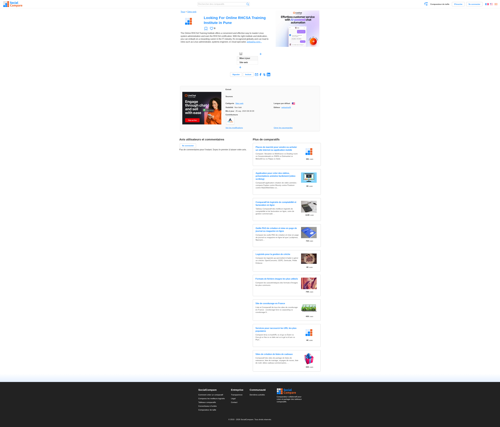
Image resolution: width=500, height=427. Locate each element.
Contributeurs (232, 115)
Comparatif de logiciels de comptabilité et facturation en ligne (275, 203)
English (491, 4)
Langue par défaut (282, 103)
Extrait (228, 89)
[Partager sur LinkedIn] (268, 74)
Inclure (248, 74)
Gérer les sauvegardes (283, 128)
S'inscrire (458, 4)
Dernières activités (257, 395)
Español (496, 4)
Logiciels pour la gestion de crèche (272, 254)
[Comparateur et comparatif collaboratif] (13, 4)
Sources (229, 96)
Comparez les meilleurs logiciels (211, 398)
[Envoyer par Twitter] (264, 74)
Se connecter (474, 4)
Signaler (236, 74)
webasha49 (286, 107)
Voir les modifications (234, 128)
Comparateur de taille (439, 4)
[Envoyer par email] (256, 74)
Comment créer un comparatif (210, 395)
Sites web (191, 12)
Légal (233, 398)
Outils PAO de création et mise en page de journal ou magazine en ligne (276, 229)
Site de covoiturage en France (270, 303)
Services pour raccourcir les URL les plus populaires (275, 329)
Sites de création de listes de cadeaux (274, 354)
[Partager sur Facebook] (260, 74)
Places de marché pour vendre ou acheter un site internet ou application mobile (276, 148)
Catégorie (230, 103)
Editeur (277, 107)
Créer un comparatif (426, 4)
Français (487, 4)
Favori (206, 28)
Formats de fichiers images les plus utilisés (276, 279)
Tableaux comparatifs (207, 402)
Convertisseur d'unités (207, 406)
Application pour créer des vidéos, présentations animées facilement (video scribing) (275, 176)
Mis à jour (230, 111)
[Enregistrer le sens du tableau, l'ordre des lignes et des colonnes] (241, 53)
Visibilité (229, 107)
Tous (183, 12)
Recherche (247, 4)
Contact (234, 402)
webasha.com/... (254, 42)
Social (289, 391)
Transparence (236, 395)
